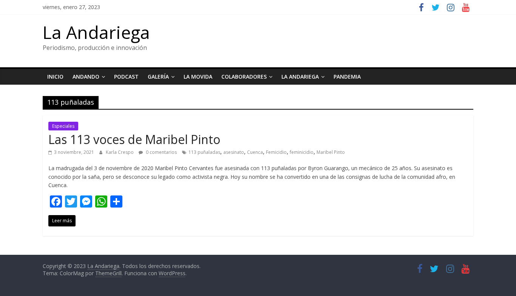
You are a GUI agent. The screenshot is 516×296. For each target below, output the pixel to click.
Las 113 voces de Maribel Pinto (134, 139)
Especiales (63, 126)
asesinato (233, 152)
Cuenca (255, 152)
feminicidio (302, 152)
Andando (86, 76)
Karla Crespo (120, 152)
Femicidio (276, 152)
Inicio (55, 76)
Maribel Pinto (331, 152)
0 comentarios (161, 152)
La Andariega (96, 32)
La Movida (198, 76)
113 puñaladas (204, 152)
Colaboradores (244, 76)
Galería (158, 76)
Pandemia (347, 76)
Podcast (126, 76)
